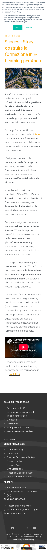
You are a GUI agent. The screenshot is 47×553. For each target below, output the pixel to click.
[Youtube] (34, 528)
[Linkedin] (12, 528)
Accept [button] (17, 27)
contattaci (14, 374)
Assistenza (9, 439)
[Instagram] (27, 528)
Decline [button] (29, 27)
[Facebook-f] (20, 528)
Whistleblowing (28, 540)
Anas (37, 134)
